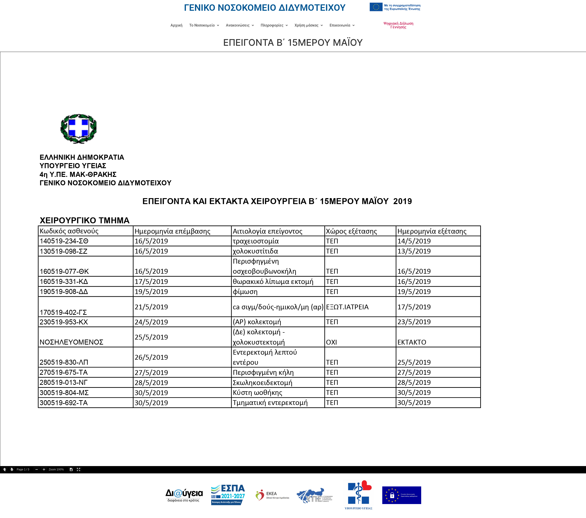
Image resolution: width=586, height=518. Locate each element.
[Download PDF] (71, 469)
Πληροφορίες (272, 25)
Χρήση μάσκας (306, 25)
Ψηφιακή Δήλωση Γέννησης (398, 25)
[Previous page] (4, 469)
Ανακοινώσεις (238, 25)
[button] (204, 25)
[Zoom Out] (36, 469)
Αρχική (176, 25)
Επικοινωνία (340, 25)
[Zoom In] (44, 469)
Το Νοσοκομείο (202, 25)
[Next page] (11, 469)
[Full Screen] (78, 469)
